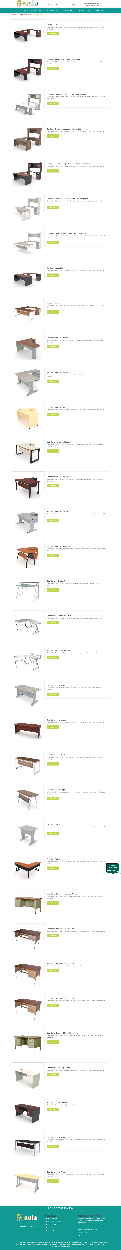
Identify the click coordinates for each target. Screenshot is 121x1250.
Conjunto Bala (52, 25)
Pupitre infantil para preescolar (87, 1242)
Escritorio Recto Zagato (57, 790)
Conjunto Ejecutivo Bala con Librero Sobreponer (66, 60)
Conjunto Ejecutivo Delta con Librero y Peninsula (66, 94)
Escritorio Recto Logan (56, 720)
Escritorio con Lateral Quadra (59, 442)
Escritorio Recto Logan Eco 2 (58, 1103)
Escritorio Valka (53, 824)
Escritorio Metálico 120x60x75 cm (60, 929)
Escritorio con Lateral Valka (58, 511)
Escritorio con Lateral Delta (58, 372)
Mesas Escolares (51, 1231)
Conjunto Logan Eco (55, 268)
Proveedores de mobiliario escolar (60, 1244)
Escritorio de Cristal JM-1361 (58, 581)
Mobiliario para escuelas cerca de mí (38, 1244)
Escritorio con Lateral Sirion (58, 477)
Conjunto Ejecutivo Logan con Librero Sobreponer (67, 129)
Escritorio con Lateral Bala (58, 338)
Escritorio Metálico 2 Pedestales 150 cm (63, 1033)
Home (14, 14)
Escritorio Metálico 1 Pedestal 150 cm (62, 894)
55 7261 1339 (84, 1232)
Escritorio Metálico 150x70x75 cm (60, 998)
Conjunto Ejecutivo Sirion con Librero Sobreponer (67, 233)
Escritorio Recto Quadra (57, 755)
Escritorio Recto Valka (56, 1172)
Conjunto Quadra (54, 303)
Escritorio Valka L (54, 859)
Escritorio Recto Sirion (56, 1137)
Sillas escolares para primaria (97, 1244)
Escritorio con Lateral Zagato (59, 546)
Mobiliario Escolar (36, 11)
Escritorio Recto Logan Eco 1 (58, 1068)
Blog (88, 10)
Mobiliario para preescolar (79, 1244)
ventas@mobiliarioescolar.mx (89, 1229)
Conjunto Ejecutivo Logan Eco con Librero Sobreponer (69, 164)
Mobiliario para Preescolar (54, 1222)
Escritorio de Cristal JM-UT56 (59, 616)
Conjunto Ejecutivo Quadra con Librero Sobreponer (67, 199)
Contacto (81, 10)
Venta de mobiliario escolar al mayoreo (25, 1242)
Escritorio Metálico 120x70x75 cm (60, 963)
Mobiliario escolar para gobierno (67, 1242)
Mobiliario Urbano (68, 11)
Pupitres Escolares (52, 1228)
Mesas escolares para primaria (47, 1242)
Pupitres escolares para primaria (60, 1246)
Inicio (26, 10)
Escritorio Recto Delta (56, 685)
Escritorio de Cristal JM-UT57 (59, 651)
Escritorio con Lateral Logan (58, 407)
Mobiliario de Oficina (52, 11)
